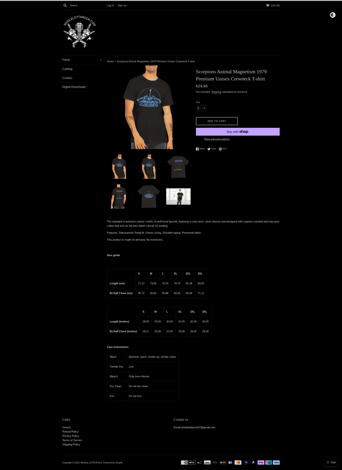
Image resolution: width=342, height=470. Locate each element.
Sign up (122, 5)
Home (82, 59)
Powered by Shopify (113, 462)
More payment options (217, 139)
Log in (110, 5)
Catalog (67, 68)
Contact (67, 77)
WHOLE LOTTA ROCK (91, 462)
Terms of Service (72, 440)
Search (66, 427)
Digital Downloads (74, 86)
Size (198, 102)
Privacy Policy (70, 435)
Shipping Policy (71, 444)
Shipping (216, 91)
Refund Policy (70, 431)
